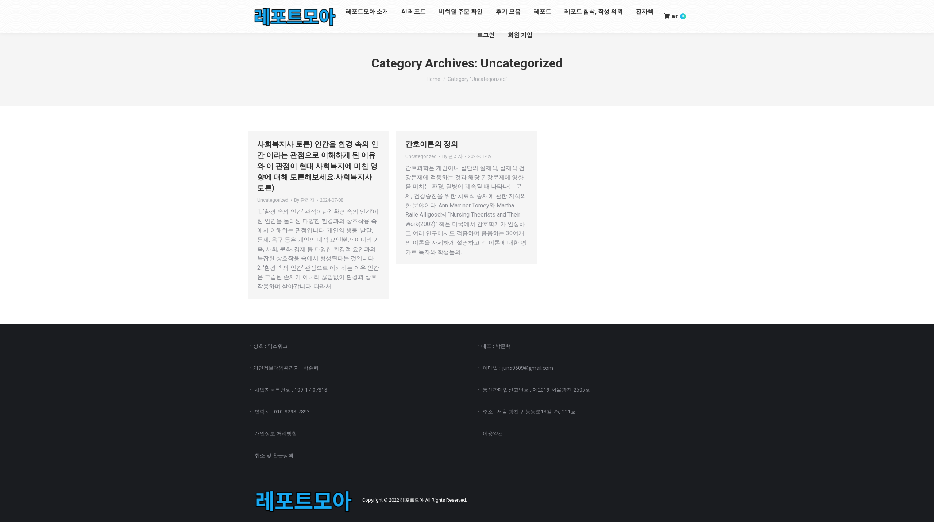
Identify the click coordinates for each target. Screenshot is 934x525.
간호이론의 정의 (431, 144)
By (304, 200)
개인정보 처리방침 (276, 433)
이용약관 (493, 433)
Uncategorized (273, 200)
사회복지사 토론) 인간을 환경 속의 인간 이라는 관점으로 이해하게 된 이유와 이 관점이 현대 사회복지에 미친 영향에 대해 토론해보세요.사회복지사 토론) (317, 166)
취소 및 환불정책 (274, 455)
